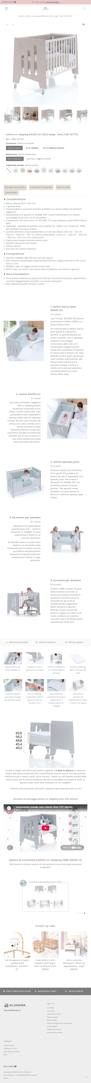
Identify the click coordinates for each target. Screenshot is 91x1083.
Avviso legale (52, 1026)
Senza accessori (14, 148)
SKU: (8, 139)
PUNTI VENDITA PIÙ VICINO (18, 991)
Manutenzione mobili (12, 1052)
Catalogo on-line (10, 1048)
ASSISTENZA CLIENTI (47, 991)
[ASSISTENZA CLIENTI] (36, 991)
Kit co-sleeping (32, 148)
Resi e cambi (63, 187)
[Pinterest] (8, 2)
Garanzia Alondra (54, 1014)
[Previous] (7, 24)
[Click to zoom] (83, 24)
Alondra (21, 16)
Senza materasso (15, 159)
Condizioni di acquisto (41, 187)
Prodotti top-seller (45, 926)
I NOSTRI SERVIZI (75, 991)
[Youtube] (15, 2)
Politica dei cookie (54, 1029)
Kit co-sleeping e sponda (53, 148)
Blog (5, 1055)
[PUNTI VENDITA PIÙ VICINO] (4, 991)
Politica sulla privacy (55, 1032)
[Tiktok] (10, 2)
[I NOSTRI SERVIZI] (66, 991)
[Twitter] (12, 2)
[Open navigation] (13, 8)
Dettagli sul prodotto (15, 187)
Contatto (50, 1008)
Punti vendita (52, 1020)
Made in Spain (52, 1017)
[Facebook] (2, 2)
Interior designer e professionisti (59, 1023)
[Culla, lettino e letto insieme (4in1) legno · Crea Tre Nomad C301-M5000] (45, 944)
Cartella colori (9, 1045)
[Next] (12, 24)
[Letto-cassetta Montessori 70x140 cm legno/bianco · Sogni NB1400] (74, 944)
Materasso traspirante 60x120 (40, 159)
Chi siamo (51, 1011)
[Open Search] (84, 8)
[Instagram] (4, 2)
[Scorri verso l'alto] (86, 1077)
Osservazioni (11, 192)
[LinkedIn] (6, 2)
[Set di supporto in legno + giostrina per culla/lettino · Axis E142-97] (17, 944)
